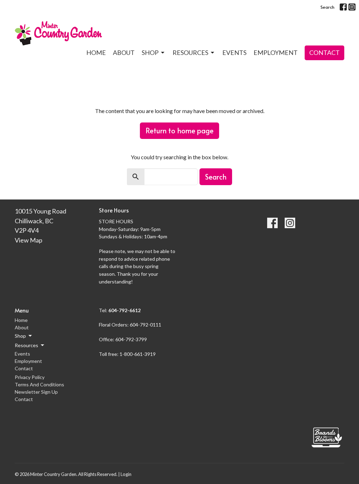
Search (327, 7)
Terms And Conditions (39, 384)
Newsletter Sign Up (36, 392)
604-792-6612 (125, 310)
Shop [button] (20, 336)
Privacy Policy (30, 377)
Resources (190, 52)
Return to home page (179, 130)
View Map (28, 240)
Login (126, 474)
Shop (150, 52)
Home (96, 52)
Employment (275, 52)
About (124, 52)
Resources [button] (26, 345)
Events (234, 52)
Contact (324, 52)
